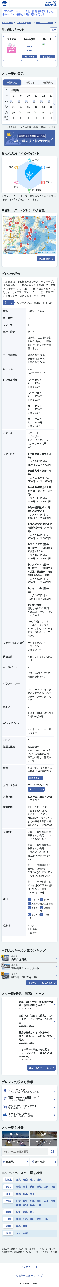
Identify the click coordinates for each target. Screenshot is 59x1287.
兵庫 (25, 1211)
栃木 (18, 1193)
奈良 (32, 1211)
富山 (39, 1201)
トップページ (7, 23)
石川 (46, 1201)
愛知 (25, 1205)
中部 (8, 1201)
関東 (8, 1193)
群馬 (25, 1193)
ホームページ (35, 789)
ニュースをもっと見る (40, 1068)
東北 (8, 1186)
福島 (53, 1186)
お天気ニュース (29, 1267)
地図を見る (34, 778)
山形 (46, 1186)
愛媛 (25, 1226)
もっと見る (47, 57)
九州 (8, 1233)
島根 (39, 1218)
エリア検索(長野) (24, 23)
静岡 (18, 1205)
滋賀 (18, 1211)
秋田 (32, 1186)
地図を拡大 (44, 258)
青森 (18, 1186)
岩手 (25, 1186)
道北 (32, 1179)
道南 (25, 1179)
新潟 (32, 1201)
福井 (53, 1201)
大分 (18, 1233)
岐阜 (32, 1205)
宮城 (39, 1186)
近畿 (8, 1211)
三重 (39, 1205)
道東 (39, 1179)
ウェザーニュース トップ (29, 1275)
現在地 (10, 1161)
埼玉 (32, 1193)
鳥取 (32, 1218)
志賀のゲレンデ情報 (44, 23)
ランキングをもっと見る (40, 983)
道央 (18, 1179)
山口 (46, 1218)
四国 (8, 1226)
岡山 (18, 1218)
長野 (25, 1201)
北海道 (8, 1179)
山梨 (18, 1201)
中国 (8, 1218)
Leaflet (40, 252)
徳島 (18, 1226)
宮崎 (25, 1233)
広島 (25, 1218)
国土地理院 (50, 252)
